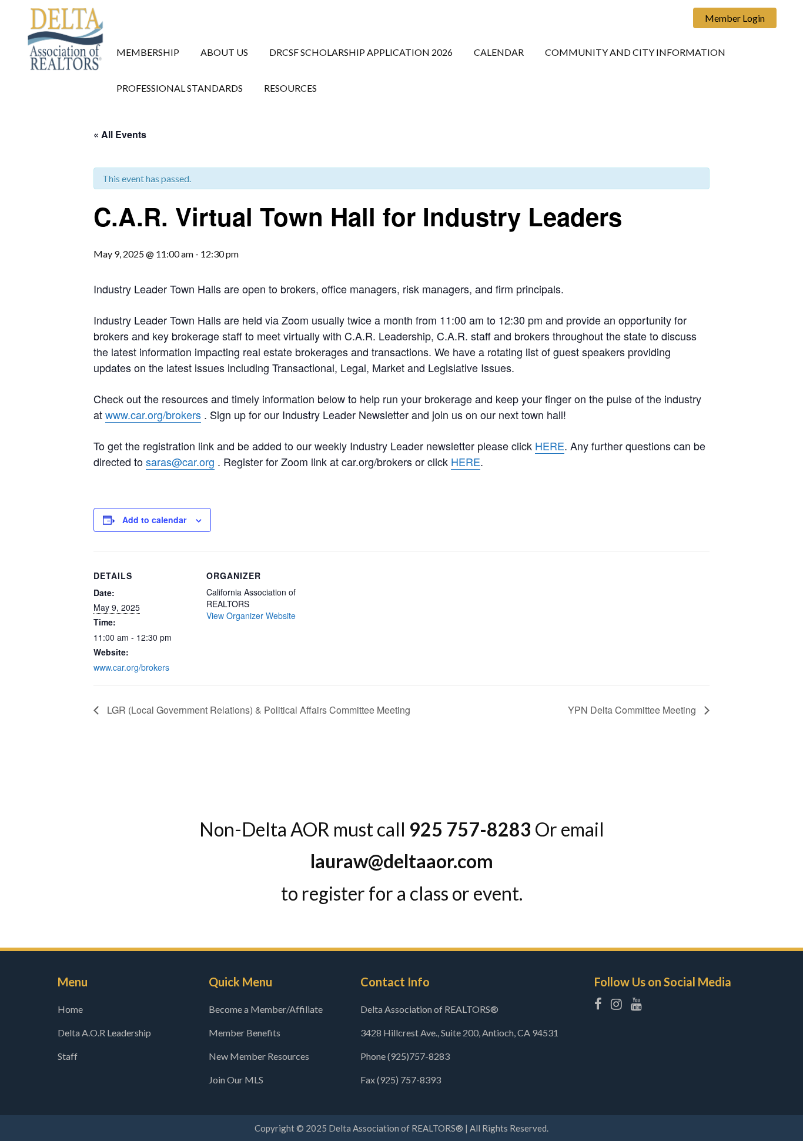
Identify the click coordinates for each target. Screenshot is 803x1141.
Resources (290, 87)
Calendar (499, 52)
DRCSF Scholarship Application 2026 (361, 52)
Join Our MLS (236, 1079)
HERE (549, 445)
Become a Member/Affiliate (266, 1009)
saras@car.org (180, 461)
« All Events (119, 134)
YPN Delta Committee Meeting (633, 710)
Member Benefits (244, 1032)
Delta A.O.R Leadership (104, 1032)
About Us (224, 52)
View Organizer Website (251, 615)
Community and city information (635, 52)
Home (70, 1009)
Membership (147, 52)
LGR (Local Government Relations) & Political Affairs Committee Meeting (257, 710)
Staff (68, 1056)
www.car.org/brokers (153, 414)
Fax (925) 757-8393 (400, 1079)
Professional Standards (179, 87)
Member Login (735, 18)
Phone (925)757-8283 (405, 1056)
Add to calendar (154, 520)
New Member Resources (259, 1056)
